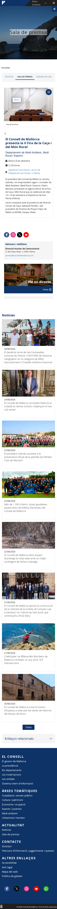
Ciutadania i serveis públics (17, 795)
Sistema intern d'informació (17, 783)
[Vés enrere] (5, 134)
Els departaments (11, 770)
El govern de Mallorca (14, 761)
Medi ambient (9, 813)
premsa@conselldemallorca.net (19, 255)
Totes (28, 727)
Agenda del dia (43, 76)
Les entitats (8, 779)
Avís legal (7, 867)
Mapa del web (10, 871)
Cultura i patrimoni (12, 799)
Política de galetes (12, 876)
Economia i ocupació (13, 804)
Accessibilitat (9, 862)
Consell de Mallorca (1, 906)
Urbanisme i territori (13, 817)
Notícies (9, 76)
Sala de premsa (24, 76)
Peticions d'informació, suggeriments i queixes (28, 850)
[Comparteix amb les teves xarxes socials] (54, 9)
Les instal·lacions (11, 774)
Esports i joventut (11, 808)
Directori (7, 846)
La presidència (10, 765)
